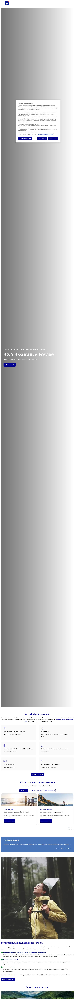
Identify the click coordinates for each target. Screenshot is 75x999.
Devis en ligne (10, 365)
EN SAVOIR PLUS (9, 821)
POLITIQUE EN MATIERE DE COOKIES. (46, 134)
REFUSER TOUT (42, 138)
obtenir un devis (37, 774)
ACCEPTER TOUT (53, 138)
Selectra (11, 975)
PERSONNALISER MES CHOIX (25, 138)
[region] (38, 121)
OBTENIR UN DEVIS (7, 979)
